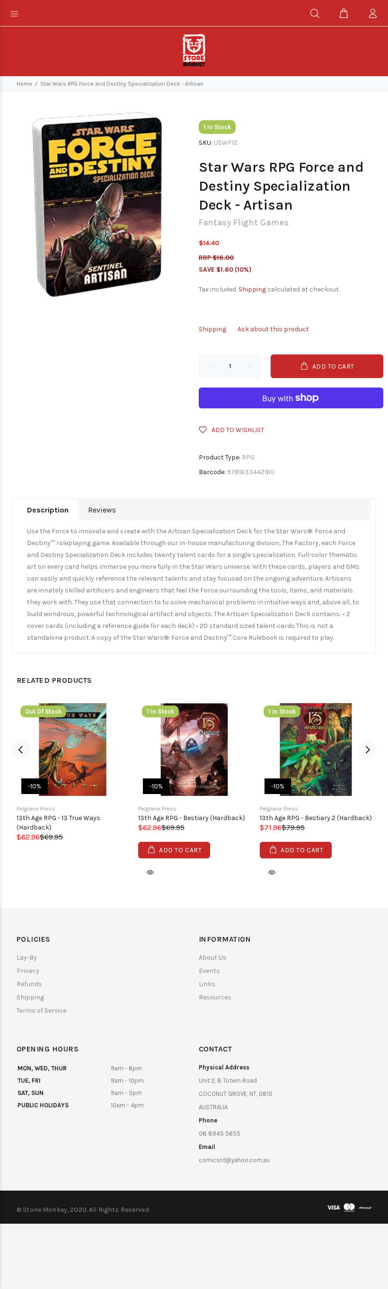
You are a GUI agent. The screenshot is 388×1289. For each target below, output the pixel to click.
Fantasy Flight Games (244, 222)
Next (367, 750)
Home (24, 83)
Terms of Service (41, 1010)
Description (48, 509)
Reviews (102, 509)
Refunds (29, 984)
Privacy (28, 971)
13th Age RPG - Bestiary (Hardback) (191, 818)
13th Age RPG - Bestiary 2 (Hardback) (316, 818)
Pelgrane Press (36, 808)
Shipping (252, 289)
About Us (213, 958)
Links (207, 984)
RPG (248, 457)
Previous (21, 750)
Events (209, 971)
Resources (215, 997)
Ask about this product (273, 329)
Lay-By (27, 958)
